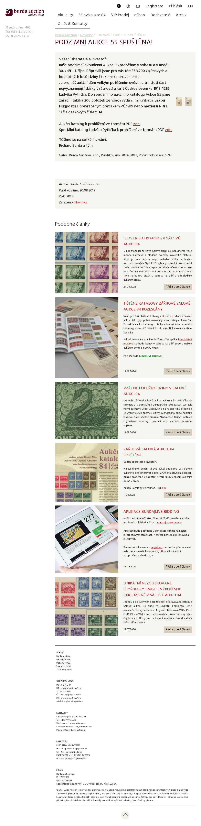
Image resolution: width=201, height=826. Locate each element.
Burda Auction (66, 35)
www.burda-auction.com (73, 723)
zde (164, 488)
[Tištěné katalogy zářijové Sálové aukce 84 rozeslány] (86, 337)
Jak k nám (61, 669)
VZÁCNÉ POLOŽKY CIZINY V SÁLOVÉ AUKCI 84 (154, 391)
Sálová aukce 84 (92, 15)
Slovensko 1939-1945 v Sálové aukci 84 (151, 241)
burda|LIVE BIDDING (150, 356)
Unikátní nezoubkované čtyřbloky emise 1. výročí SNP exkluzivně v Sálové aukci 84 (152, 589)
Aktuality (65, 15)
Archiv (181, 15)
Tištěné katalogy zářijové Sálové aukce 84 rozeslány (156, 306)
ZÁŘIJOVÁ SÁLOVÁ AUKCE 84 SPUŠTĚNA (148, 452)
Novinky (80, 202)
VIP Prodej (120, 15)
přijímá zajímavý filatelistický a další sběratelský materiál (83, 800)
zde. (136, 124)
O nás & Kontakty (72, 24)
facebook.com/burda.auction (79, 727)
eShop (139, 15)
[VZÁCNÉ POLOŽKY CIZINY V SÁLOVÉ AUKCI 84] (86, 410)
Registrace (154, 6)
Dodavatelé (160, 15)
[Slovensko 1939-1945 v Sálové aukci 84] (86, 263)
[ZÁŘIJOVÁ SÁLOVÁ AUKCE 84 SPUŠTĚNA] (86, 472)
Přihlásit (175, 6)
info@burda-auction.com (74, 717)
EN (190, 6)
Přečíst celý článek (178, 286)
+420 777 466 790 (68, 720)
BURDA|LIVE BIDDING (169, 522)
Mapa (69, 669)
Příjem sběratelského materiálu (71, 730)
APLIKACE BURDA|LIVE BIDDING (151, 512)
